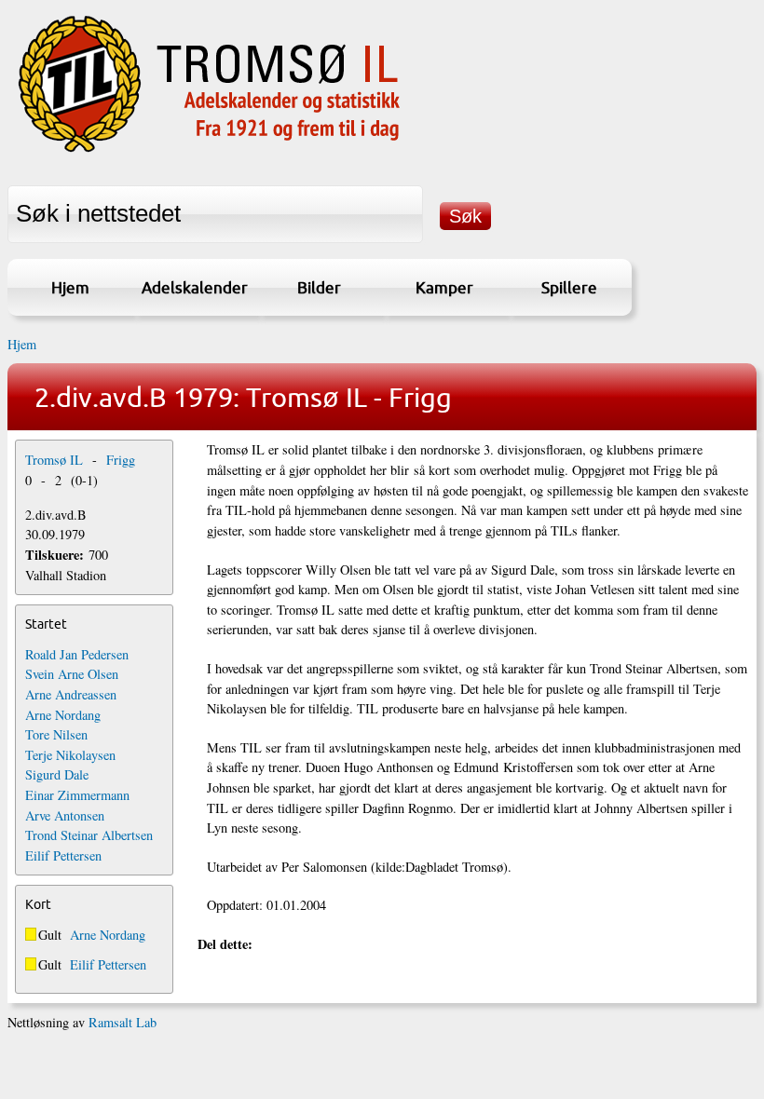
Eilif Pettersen (63, 855)
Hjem (70, 287)
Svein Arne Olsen (71, 674)
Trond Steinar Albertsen (89, 835)
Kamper (444, 287)
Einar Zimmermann (77, 795)
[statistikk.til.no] (209, 152)
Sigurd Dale (57, 774)
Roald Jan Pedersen (77, 654)
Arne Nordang (63, 715)
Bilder (319, 287)
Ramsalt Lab (123, 1022)
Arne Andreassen (70, 694)
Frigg (120, 459)
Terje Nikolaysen (70, 755)
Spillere (569, 287)
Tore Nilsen (56, 734)
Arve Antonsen (64, 815)
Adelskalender (195, 287)
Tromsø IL (54, 459)
